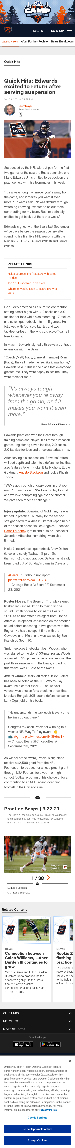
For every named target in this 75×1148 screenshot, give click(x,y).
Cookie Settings (37, 1117)
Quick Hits (12, 61)
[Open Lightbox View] (37, 865)
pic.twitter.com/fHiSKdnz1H (45, 736)
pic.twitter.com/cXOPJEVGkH (29, 580)
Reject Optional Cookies (37, 1129)
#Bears (13, 575)
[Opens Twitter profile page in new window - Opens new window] (21, 114)
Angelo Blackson (31, 472)
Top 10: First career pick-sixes (26, 283)
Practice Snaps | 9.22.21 (31, 808)
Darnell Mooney (15, 531)
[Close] (70, 1060)
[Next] (48, 877)
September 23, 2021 (23, 746)
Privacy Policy (48, 1109)
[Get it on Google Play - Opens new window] (50, 1046)
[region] (37, 1101)
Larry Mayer (25, 106)
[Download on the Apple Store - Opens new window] (23, 1044)
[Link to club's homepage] (8, 29)
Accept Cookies (37, 1140)
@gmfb (19, 736)
